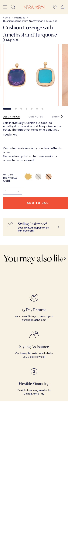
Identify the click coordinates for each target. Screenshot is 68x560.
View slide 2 (16, 109)
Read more (10, 134)
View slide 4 (26, 109)
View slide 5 (31, 109)
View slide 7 (42, 109)
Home (6, 17)
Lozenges (19, 17)
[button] (13, 7)
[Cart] (62, 7)
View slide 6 (37, 109)
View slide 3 (21, 109)
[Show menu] (5, 7)
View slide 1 (7, 109)
